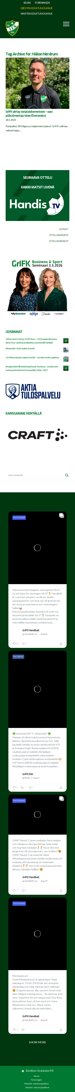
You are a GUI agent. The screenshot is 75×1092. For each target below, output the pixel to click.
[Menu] (64, 23)
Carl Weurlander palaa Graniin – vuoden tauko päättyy (32, 357)
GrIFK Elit (27, 774)
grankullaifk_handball (31, 634)
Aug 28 (44, 634)
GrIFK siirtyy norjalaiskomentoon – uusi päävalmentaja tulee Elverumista (29, 114)
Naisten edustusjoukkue (36, 13)
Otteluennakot (58, 241)
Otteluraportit (58, 235)
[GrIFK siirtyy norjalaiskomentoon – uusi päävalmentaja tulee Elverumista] (37, 83)
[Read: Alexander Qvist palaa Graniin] (66, 350)
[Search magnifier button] (66, 475)
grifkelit (26, 777)
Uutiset (63, 229)
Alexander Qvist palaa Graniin (20, 348)
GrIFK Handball (30, 630)
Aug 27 (36, 777)
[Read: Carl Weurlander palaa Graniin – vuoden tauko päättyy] (66, 359)
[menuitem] (27, 3)
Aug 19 (44, 881)
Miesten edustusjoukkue (36, 8)
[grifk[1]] (12, 27)
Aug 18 (44, 1020)
